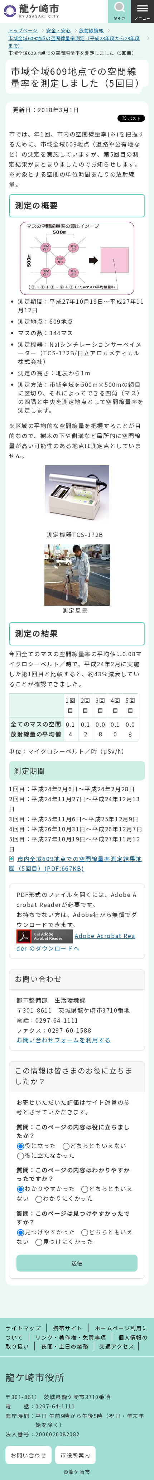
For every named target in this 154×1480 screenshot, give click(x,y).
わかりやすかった (50, 1188)
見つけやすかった (50, 1231)
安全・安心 (58, 30)
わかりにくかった (68, 1198)
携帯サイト (68, 1328)
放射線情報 (91, 30)
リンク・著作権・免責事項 (70, 1337)
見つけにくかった (68, 1241)
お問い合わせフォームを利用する (63, 1039)
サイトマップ (23, 1328)
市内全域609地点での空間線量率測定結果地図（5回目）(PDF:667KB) (75, 863)
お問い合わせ (28, 1455)
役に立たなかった (50, 1155)
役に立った (40, 1145)
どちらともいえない (98, 1145)
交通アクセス (116, 1346)
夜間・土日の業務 (64, 1346)
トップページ (23, 30)
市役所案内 (75, 1455)
